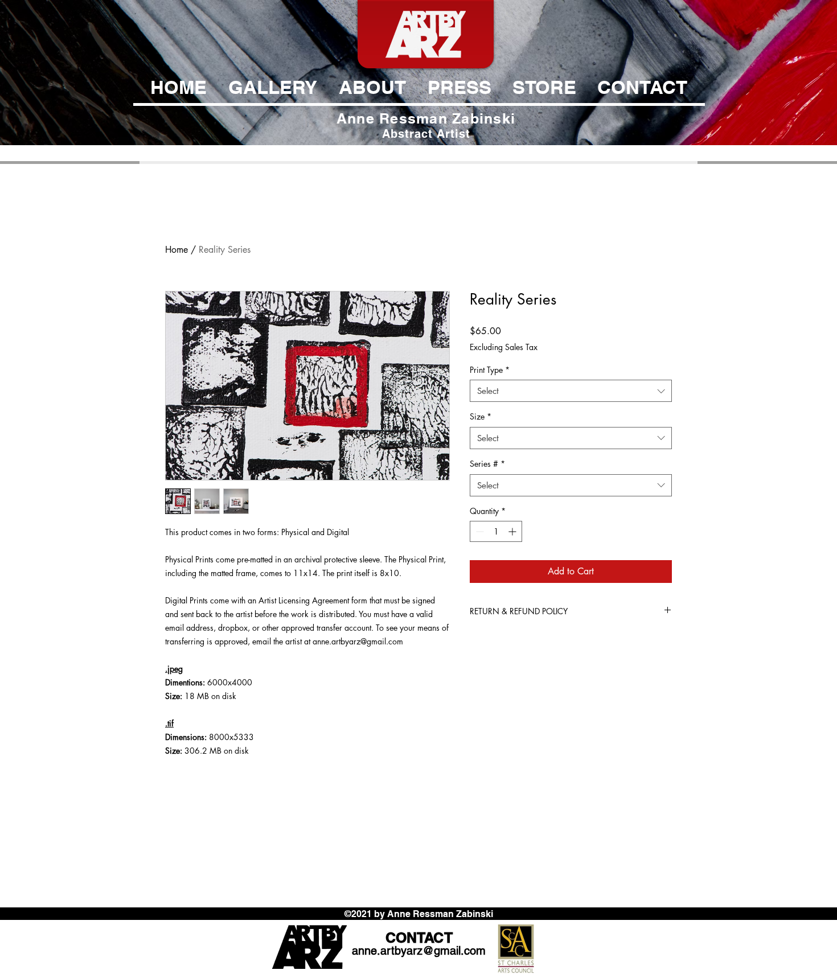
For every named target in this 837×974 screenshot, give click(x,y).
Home (176, 250)
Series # (487, 463)
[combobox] (571, 391)
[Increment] (513, 531)
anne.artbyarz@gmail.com (419, 950)
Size (480, 416)
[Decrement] (478, 531)
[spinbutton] (496, 531)
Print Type (490, 369)
